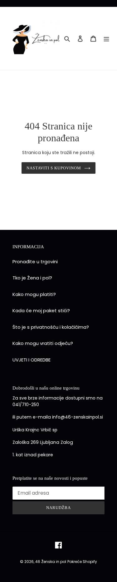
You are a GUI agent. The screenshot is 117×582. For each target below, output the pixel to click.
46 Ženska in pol (50, 561)
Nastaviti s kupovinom (54, 168)
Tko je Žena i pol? (32, 277)
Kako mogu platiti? (34, 294)
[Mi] (106, 38)
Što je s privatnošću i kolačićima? (50, 327)
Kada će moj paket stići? (41, 310)
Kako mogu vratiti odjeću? (42, 343)
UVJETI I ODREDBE (31, 359)
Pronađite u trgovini (35, 261)
